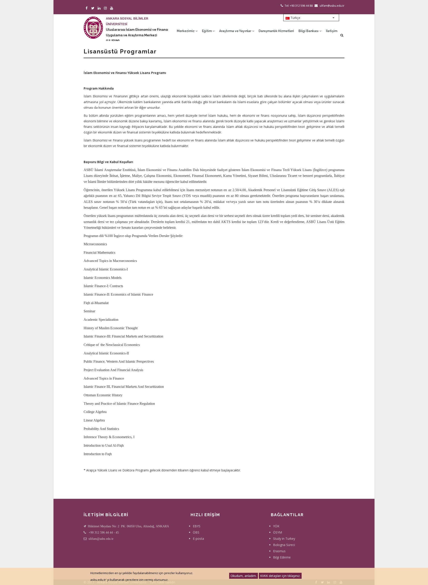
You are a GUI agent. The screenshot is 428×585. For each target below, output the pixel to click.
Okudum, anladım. (243, 576)
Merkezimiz (186, 31)
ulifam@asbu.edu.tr (100, 538)
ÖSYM (277, 532)
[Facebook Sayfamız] (87, 8)
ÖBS (196, 532)
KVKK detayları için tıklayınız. (280, 576)
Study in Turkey (284, 538)
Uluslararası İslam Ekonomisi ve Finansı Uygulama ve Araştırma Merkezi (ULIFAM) (137, 35)
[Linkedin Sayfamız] (99, 8)
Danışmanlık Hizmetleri (276, 31)
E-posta (198, 538)
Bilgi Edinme (282, 557)
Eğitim (207, 31)
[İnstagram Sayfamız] (106, 8)
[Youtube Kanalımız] (112, 8)
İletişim (331, 31)
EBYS (196, 526)
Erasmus (279, 551)
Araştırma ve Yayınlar (235, 31)
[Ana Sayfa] (93, 23)
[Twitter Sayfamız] (93, 8)
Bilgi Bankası (308, 31)
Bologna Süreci (284, 545)
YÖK (276, 526)
